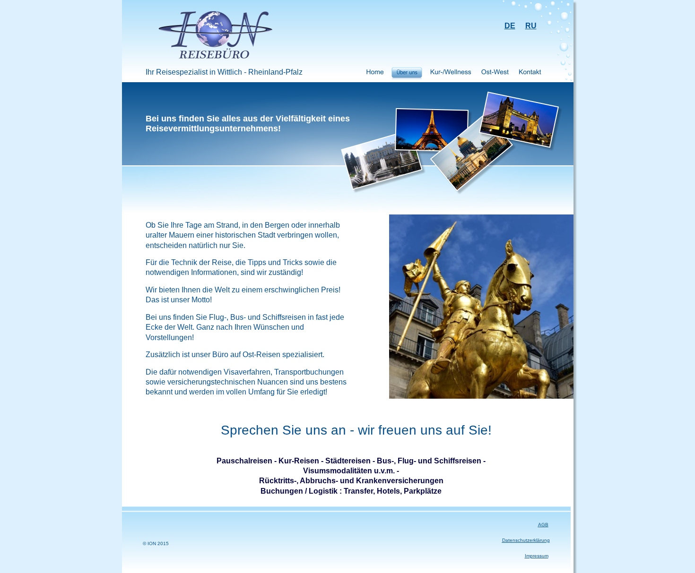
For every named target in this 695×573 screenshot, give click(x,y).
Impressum (536, 555)
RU (531, 26)
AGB (543, 524)
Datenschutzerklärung (526, 540)
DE (509, 26)
